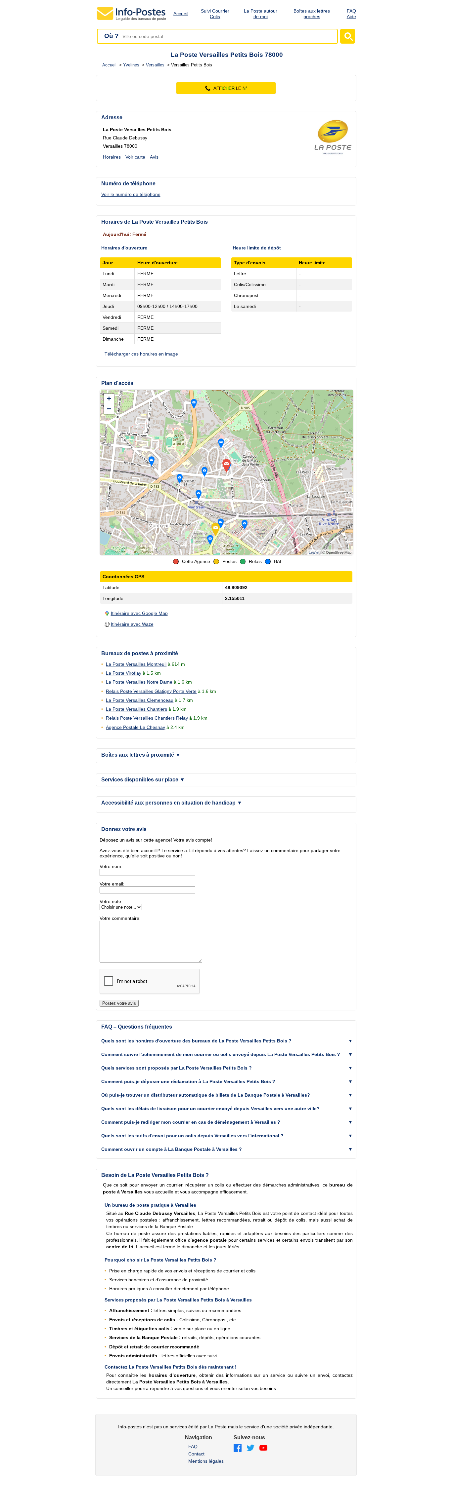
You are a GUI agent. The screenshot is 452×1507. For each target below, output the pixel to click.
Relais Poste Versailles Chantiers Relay (147, 718)
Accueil (180, 13)
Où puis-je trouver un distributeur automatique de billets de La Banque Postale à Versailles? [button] (205, 1095)
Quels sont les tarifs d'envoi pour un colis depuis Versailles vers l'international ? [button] (192, 1135)
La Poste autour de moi (260, 13)
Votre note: (111, 901)
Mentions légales (206, 1461)
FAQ (193, 1446)
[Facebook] (238, 1448)
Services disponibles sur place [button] (143, 779)
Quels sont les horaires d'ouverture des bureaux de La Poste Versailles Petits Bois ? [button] (196, 1040)
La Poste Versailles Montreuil (136, 664)
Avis (154, 157)
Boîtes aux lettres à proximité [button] (141, 755)
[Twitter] (250, 1448)
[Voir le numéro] (226, 88)
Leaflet (314, 552)
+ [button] (109, 399)
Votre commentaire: (120, 918)
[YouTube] (263, 1448)
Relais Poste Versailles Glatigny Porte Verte (151, 691)
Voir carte (135, 157)
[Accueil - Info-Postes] (132, 20)
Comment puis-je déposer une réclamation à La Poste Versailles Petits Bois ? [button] (188, 1081)
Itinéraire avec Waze (132, 624)
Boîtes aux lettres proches (312, 13)
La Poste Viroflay (123, 673)
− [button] (109, 409)
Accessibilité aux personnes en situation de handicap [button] (171, 803)
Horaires (112, 157)
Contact (196, 1453)
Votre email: (112, 883)
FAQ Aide (351, 13)
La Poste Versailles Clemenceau (139, 700)
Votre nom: (111, 866)
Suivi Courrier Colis (215, 13)
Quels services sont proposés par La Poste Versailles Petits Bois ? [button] (176, 1068)
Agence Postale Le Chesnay (135, 727)
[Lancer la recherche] (347, 36)
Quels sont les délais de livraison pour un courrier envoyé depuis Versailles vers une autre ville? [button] (210, 1108)
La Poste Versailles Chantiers (136, 709)
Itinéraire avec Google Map (139, 613)
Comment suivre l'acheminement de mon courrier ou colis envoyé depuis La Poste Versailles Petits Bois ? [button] (220, 1054)
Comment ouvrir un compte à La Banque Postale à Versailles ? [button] (171, 1149)
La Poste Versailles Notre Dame (139, 682)
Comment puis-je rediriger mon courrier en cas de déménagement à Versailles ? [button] (190, 1122)
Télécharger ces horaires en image (141, 354)
